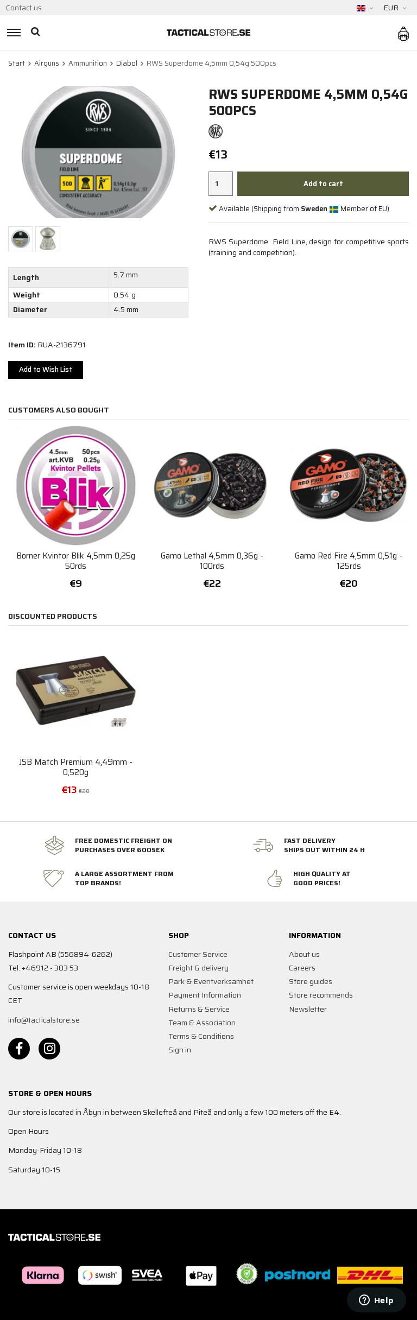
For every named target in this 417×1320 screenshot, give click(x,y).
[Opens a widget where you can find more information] (376, 1301)
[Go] (36, 32)
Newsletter (308, 1009)
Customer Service (198, 954)
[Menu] (12, 32)
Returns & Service (199, 1009)
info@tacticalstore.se (44, 1020)
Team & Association (202, 1023)
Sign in (179, 1050)
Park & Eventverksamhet (211, 981)
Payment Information (204, 995)
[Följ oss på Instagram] (49, 1048)
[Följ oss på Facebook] (19, 1048)
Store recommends (321, 995)
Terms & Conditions (201, 1036)
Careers (302, 968)
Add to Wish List (45, 369)
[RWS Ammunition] (215, 131)
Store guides (310, 981)
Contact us (24, 8)
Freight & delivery (198, 968)
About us (304, 954)
